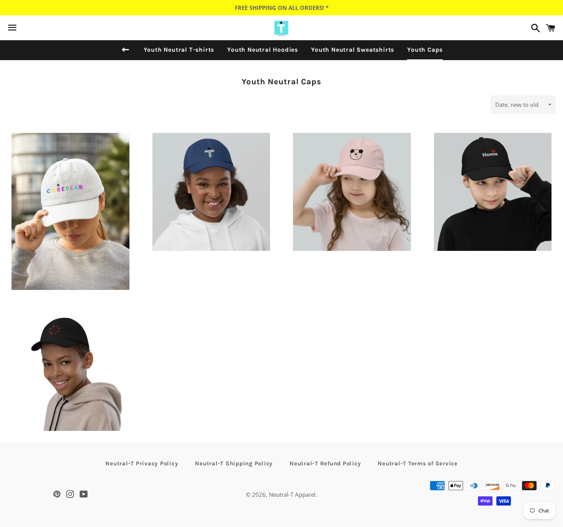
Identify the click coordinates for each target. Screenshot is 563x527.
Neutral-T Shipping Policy (234, 463)
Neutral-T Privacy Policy (141, 463)
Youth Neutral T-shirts (179, 49)
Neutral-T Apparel (292, 494)
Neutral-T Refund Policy (325, 463)
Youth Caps (425, 49)
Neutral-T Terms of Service (418, 463)
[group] (70, 223)
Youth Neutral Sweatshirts (352, 49)
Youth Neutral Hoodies (262, 49)
